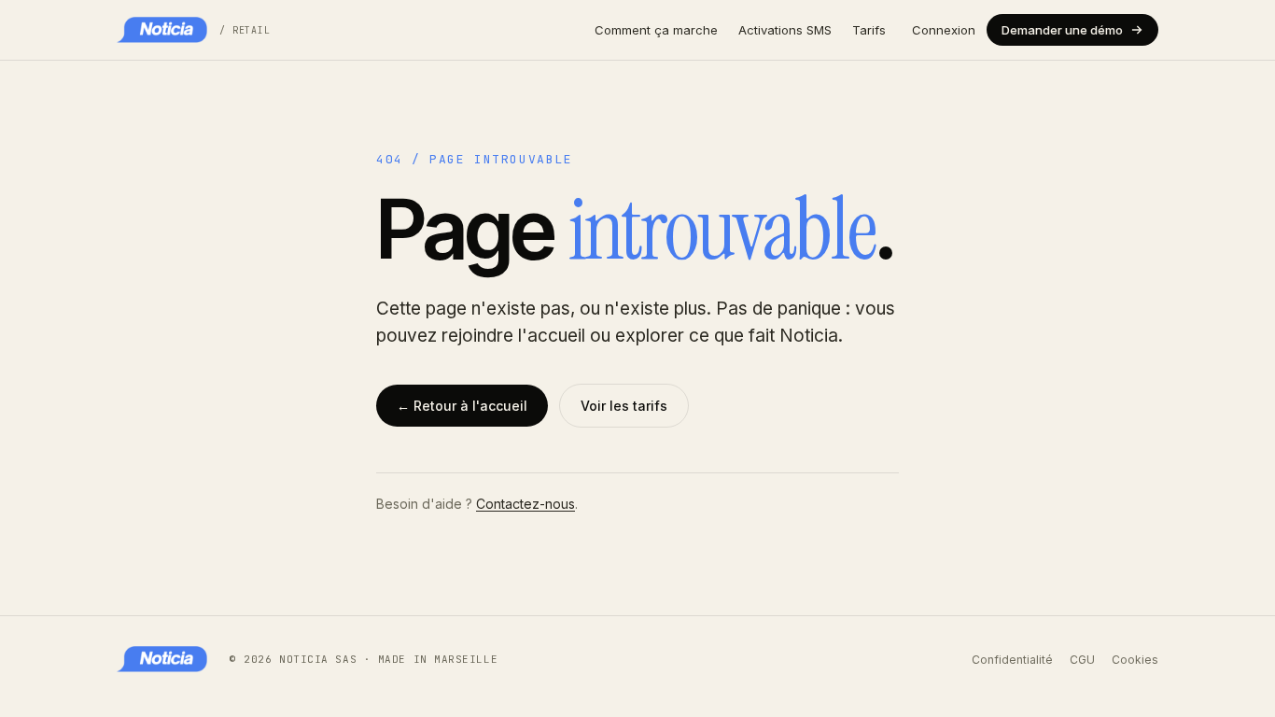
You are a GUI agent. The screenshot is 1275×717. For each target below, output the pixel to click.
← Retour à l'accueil (462, 406)
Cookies (1135, 660)
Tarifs (869, 29)
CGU (1082, 660)
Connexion (943, 29)
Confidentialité (1012, 660)
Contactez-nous (525, 504)
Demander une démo (1062, 29)
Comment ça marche (656, 29)
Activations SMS (785, 29)
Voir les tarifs (624, 406)
